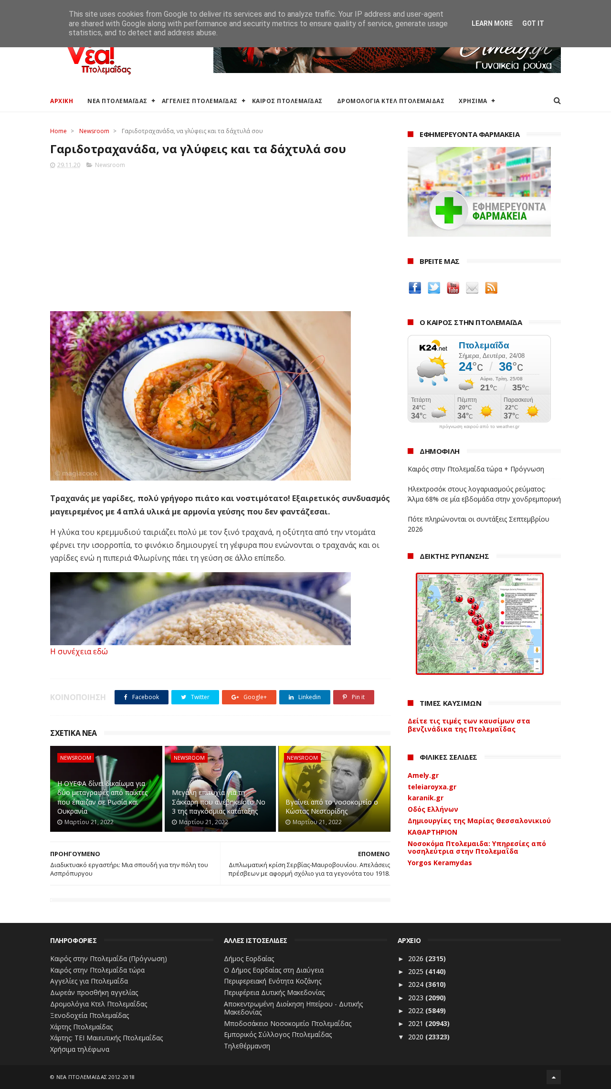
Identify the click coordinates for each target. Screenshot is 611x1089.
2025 (416, 971)
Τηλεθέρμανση (247, 1045)
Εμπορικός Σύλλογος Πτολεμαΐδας (278, 1034)
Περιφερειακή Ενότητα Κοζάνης (272, 980)
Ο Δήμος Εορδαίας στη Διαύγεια (274, 969)
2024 (416, 984)
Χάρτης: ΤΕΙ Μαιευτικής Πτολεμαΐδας (106, 1037)
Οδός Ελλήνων (433, 809)
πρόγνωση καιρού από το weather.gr (479, 426)
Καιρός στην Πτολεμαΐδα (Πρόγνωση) (108, 958)
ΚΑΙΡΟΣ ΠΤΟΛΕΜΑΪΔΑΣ (287, 101)
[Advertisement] (220, 237)
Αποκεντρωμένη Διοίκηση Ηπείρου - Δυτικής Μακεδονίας (293, 1007)
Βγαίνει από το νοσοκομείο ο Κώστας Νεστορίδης (331, 806)
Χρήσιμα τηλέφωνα (79, 1049)
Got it (533, 23)
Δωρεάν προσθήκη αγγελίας (94, 992)
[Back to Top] (554, 1077)
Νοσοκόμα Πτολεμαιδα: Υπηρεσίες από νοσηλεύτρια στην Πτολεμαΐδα (477, 847)
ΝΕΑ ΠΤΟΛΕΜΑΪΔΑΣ (117, 101)
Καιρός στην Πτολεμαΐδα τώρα (97, 969)
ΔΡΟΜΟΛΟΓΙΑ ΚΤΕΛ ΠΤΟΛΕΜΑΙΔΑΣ (391, 101)
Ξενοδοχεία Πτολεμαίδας (89, 1015)
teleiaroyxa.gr (432, 786)
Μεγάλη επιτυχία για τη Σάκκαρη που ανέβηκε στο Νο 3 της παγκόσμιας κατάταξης (218, 802)
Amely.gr (423, 775)
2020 (416, 1036)
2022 (416, 1010)
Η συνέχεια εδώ (79, 651)
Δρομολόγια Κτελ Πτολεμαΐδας (98, 1003)
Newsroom (94, 131)
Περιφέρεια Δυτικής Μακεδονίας (274, 992)
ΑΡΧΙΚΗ (61, 101)
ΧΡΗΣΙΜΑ (473, 101)
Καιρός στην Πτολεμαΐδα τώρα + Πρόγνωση (476, 468)
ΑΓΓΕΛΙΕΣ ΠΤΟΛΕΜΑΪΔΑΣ (200, 101)
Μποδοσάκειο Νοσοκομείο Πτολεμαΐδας (287, 1023)
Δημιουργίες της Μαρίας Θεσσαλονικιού (479, 820)
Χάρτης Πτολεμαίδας (81, 1026)
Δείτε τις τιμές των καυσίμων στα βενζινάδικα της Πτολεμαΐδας (469, 724)
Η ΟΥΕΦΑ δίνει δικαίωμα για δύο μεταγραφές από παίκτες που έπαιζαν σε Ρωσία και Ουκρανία (102, 797)
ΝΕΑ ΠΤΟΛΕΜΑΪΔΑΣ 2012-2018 (95, 1076)
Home (58, 131)
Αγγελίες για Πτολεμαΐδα (89, 980)
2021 (416, 1023)
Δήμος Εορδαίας (249, 958)
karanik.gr (425, 797)
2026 (416, 958)
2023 (416, 997)
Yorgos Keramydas (440, 862)
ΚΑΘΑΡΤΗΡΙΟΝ (432, 832)
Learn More (492, 23)
